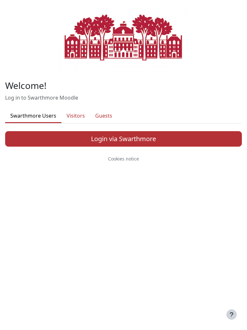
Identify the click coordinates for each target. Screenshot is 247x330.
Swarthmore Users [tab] (33, 115)
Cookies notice (123, 159)
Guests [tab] (103, 115)
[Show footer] (231, 314)
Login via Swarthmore (123, 138)
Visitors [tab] (76, 115)
